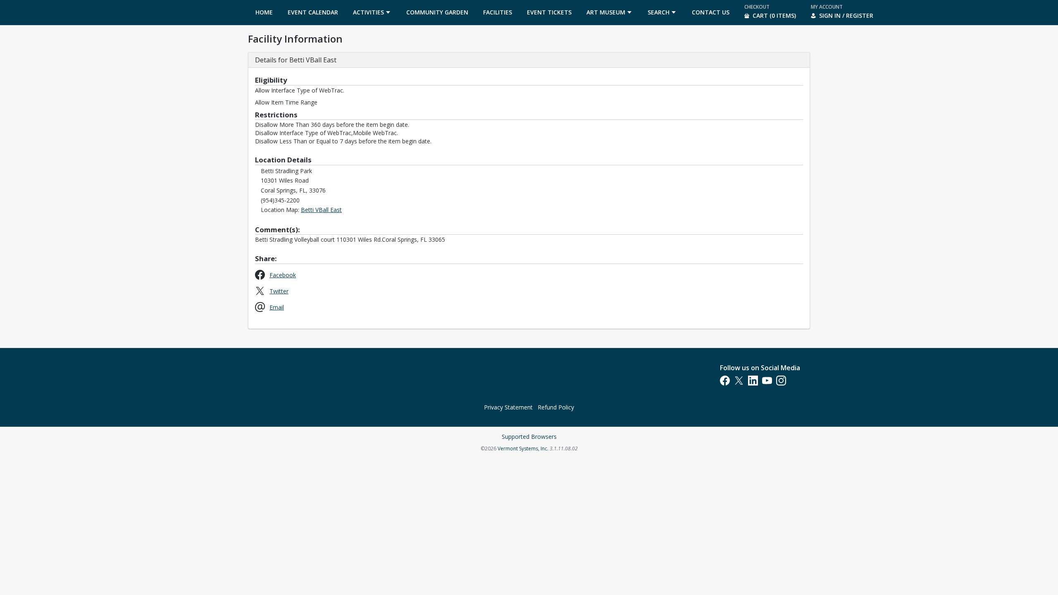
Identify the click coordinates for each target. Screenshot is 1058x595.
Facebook (282, 275)
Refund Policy (556, 407)
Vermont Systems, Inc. (523, 448)
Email (276, 307)
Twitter (278, 291)
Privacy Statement (508, 407)
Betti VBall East (321, 210)
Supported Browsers (529, 436)
